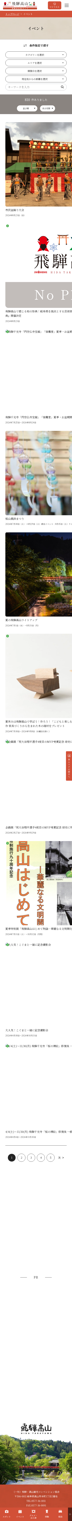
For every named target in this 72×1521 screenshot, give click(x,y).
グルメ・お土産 (33, 1516)
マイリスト (55, 6)
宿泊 (60, 1516)
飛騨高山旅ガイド (20, 5)
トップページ (12, 14)
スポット (7, 1516)
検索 (62, 87)
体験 (47, 1516)
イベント (20, 1516)
